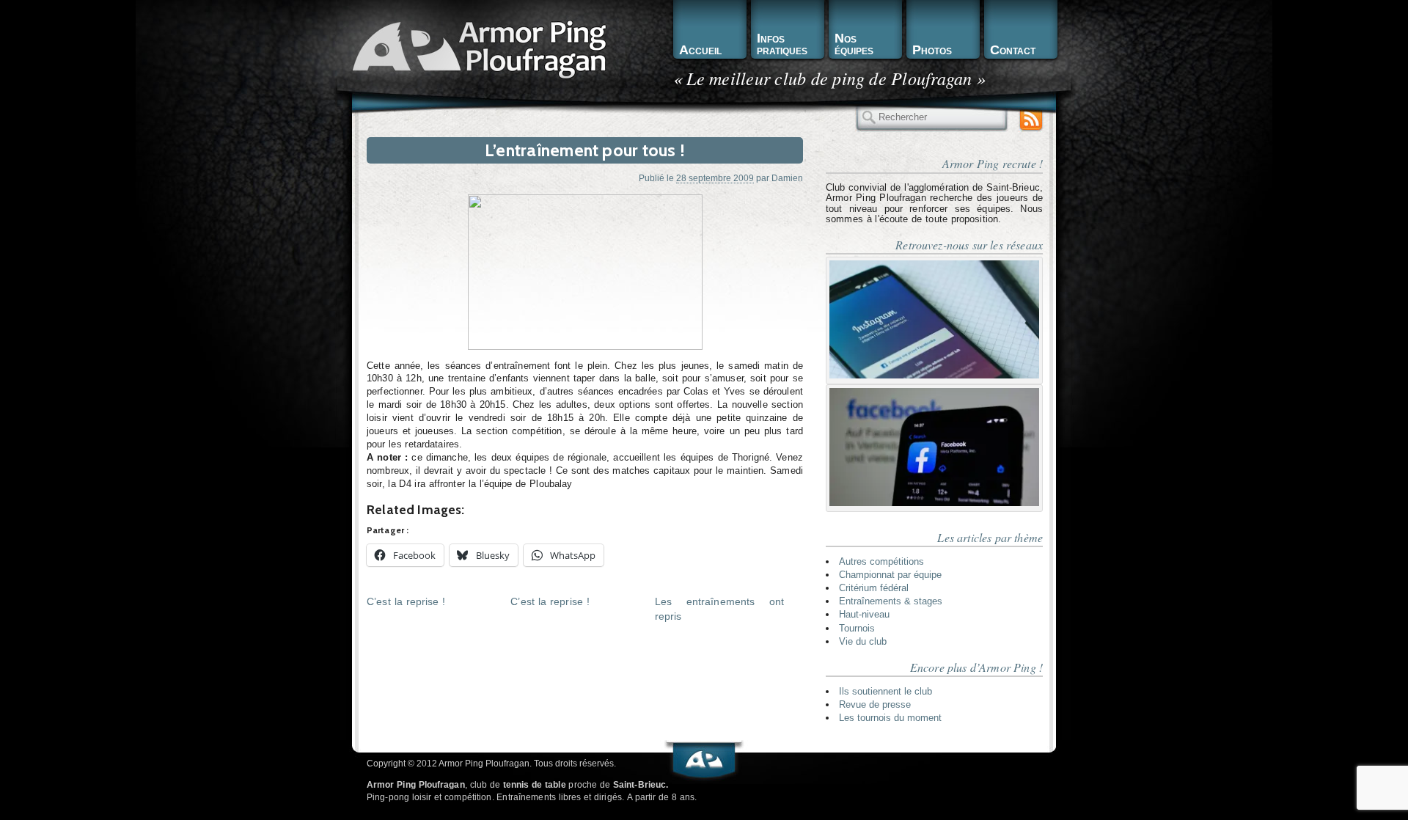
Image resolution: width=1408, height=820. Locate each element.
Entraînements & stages (890, 601)
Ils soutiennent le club (885, 691)
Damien (787, 178)
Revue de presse (875, 704)
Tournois (857, 628)
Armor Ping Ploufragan (476, 48)
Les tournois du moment (890, 717)
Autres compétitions (881, 561)
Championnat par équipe (890, 574)
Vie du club (863, 641)
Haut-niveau (864, 614)
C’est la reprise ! (406, 601)
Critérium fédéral (874, 587)
